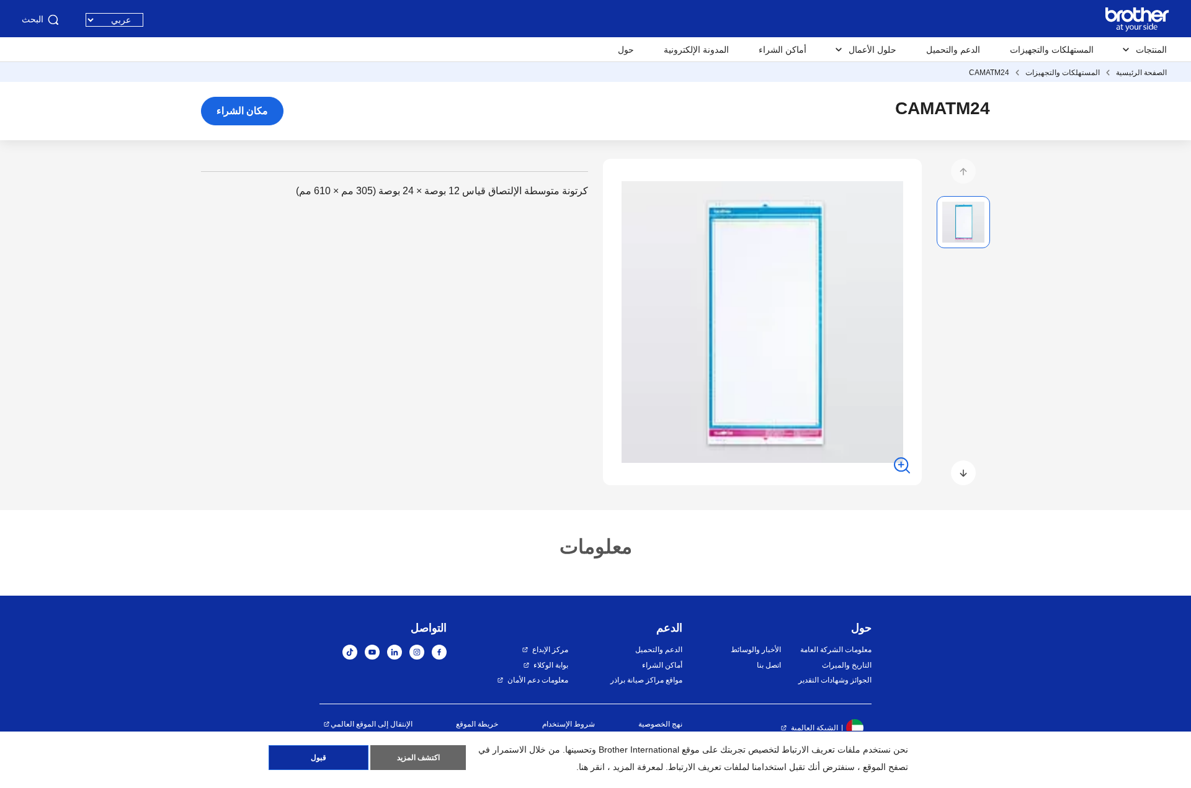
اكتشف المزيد (418, 757)
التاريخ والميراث (847, 665)
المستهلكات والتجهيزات (1052, 50)
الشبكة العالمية (814, 727)
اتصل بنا (768, 665)
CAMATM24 (989, 72)
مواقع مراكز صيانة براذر (646, 680)
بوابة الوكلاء (550, 665)
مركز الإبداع (550, 649)
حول (626, 50)
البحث (32, 19)
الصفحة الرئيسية (1141, 72)
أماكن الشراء (782, 50)
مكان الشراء (242, 110)
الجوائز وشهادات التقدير (835, 680)
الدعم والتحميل (953, 50)
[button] (963, 171)
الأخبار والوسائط (755, 649)
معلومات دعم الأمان (537, 680)
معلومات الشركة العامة (836, 649)
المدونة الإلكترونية (696, 50)
